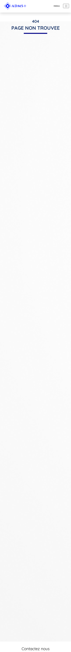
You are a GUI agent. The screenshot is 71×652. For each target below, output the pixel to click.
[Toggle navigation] (66, 6)
